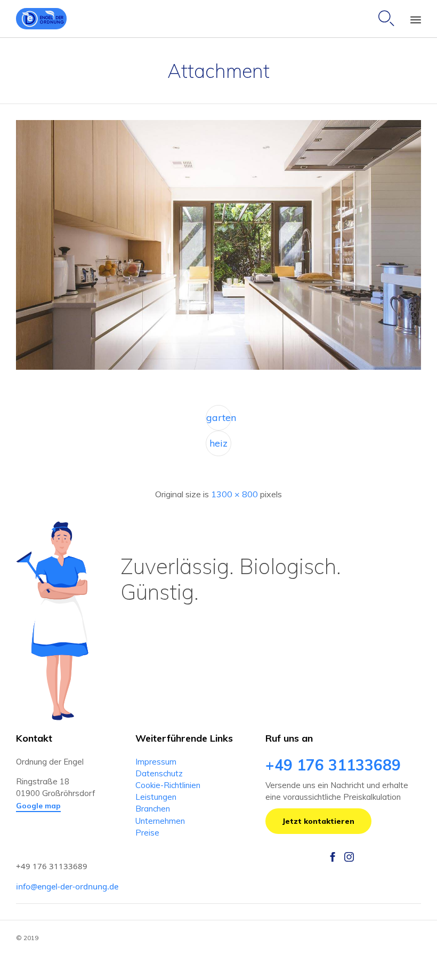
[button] (38, 806)
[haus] (218, 367)
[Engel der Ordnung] (41, 18)
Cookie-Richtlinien (167, 785)
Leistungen (155, 797)
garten (218, 417)
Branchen (152, 809)
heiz (218, 443)
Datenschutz (159, 773)
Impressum (155, 762)
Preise (147, 833)
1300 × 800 (234, 494)
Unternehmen (160, 821)
